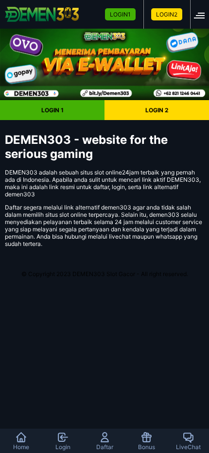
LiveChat (188, 447)
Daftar (104, 447)
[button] (202, 14)
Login (62, 447)
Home (21, 447)
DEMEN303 (21, 172)
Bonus (146, 447)
